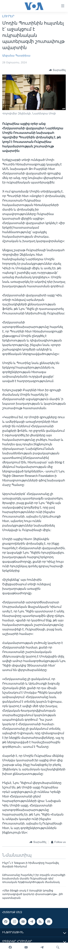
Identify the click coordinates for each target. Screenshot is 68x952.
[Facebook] (10, 947)
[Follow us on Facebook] (5, 921)
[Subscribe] (48, 921)
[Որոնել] (57, 947)
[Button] (57, 70)
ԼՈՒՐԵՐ (8, 16)
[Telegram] (42, 947)
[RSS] (40, 921)
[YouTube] (26, 947)
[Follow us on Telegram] (31, 921)
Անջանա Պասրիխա (16, 55)
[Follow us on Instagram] (14, 921)
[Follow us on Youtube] (23, 921)
